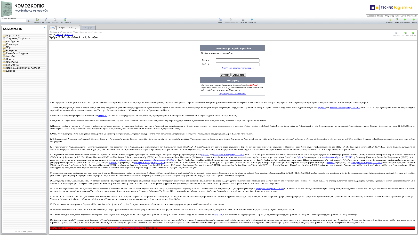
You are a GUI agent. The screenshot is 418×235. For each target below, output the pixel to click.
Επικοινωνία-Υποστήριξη (406, 16)
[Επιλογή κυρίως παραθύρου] (37, 21)
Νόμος (380, 16)
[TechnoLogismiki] (37, 16)
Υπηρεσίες (389, 16)
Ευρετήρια (371, 16)
